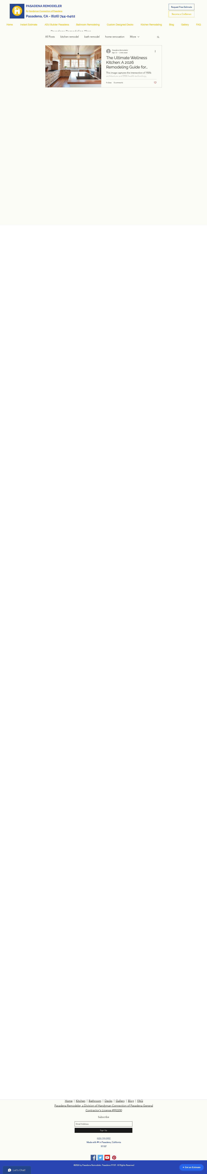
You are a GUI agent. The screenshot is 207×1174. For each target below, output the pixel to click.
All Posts (50, 36)
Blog (131, 1100)
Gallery (120, 1100)
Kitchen (80, 1100)
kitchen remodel (69, 36)
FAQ (140, 1100)
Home (69, 1100)
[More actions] (156, 51)
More (133, 36)
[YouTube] (107, 1157)
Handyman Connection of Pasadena (45, 11)
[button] (158, 37)
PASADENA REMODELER (44, 6)
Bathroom (95, 1100)
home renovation (114, 36)
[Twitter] (100, 1157)
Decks (108, 1100)
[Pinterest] (114, 1157)
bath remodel (92, 36)
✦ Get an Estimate (191, 1167)
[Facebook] (93, 1157)
